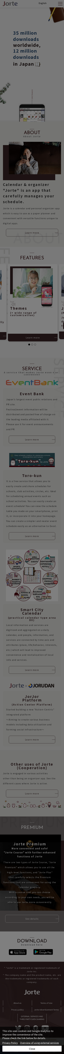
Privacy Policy (10, 1043)
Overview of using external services (39, 1043)
